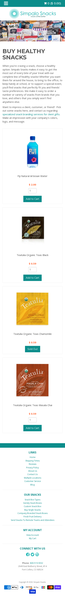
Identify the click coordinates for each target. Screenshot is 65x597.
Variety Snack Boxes (32, 503)
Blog (32, 484)
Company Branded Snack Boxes (33, 513)
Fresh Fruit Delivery (33, 516)
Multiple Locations (32, 477)
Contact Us (32, 474)
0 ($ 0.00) (54, 3)
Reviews (32, 464)
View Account (32, 535)
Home (33, 457)
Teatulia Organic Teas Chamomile (32, 333)
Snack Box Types (32, 499)
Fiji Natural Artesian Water (33, 176)
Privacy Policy (32, 467)
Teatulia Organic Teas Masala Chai (32, 405)
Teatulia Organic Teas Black (32, 255)
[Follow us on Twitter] (32, 554)
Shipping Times (32, 460)
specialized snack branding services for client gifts (31, 114)
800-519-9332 (36, 563)
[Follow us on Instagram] (37, 554)
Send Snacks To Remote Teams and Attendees (32, 520)
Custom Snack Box (32, 506)
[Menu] (6, 3)
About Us (32, 471)
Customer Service (32, 481)
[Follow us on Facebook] (28, 554)
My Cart (32, 538)
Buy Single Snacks (32, 509)
